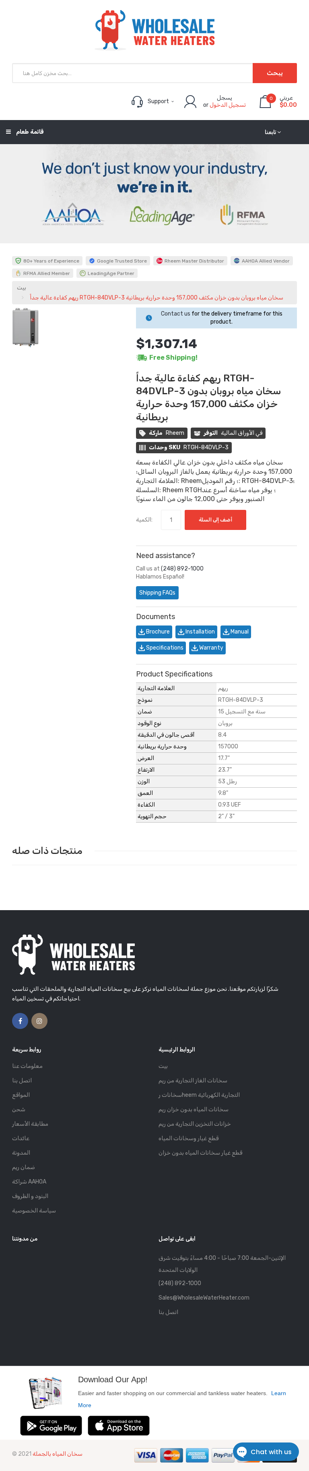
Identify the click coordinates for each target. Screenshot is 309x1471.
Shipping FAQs (157, 592)
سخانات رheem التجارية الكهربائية (199, 1095)
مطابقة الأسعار (30, 1124)
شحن (18, 1109)
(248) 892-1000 (182, 568)
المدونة (21, 1152)
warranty (210, 647)
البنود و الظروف (30, 1196)
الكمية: (144, 519)
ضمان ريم (23, 1167)
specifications (164, 647)
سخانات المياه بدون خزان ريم (194, 1109)
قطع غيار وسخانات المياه (188, 1138)
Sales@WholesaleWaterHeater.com (204, 1297)
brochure (157, 631)
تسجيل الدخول (228, 105)
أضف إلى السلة (215, 520)
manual (239, 631)
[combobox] (154, 73)
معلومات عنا (27, 1066)
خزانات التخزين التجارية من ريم (195, 1124)
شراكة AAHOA (29, 1181)
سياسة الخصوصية (34, 1210)
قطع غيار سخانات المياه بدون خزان (200, 1152)
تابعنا (270, 132)
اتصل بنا (22, 1080)
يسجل (224, 97)
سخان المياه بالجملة (57, 1454)
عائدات (20, 1138)
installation (199, 631)
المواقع (21, 1095)
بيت (21, 287)
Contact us (175, 313)
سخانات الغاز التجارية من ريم (193, 1080)
